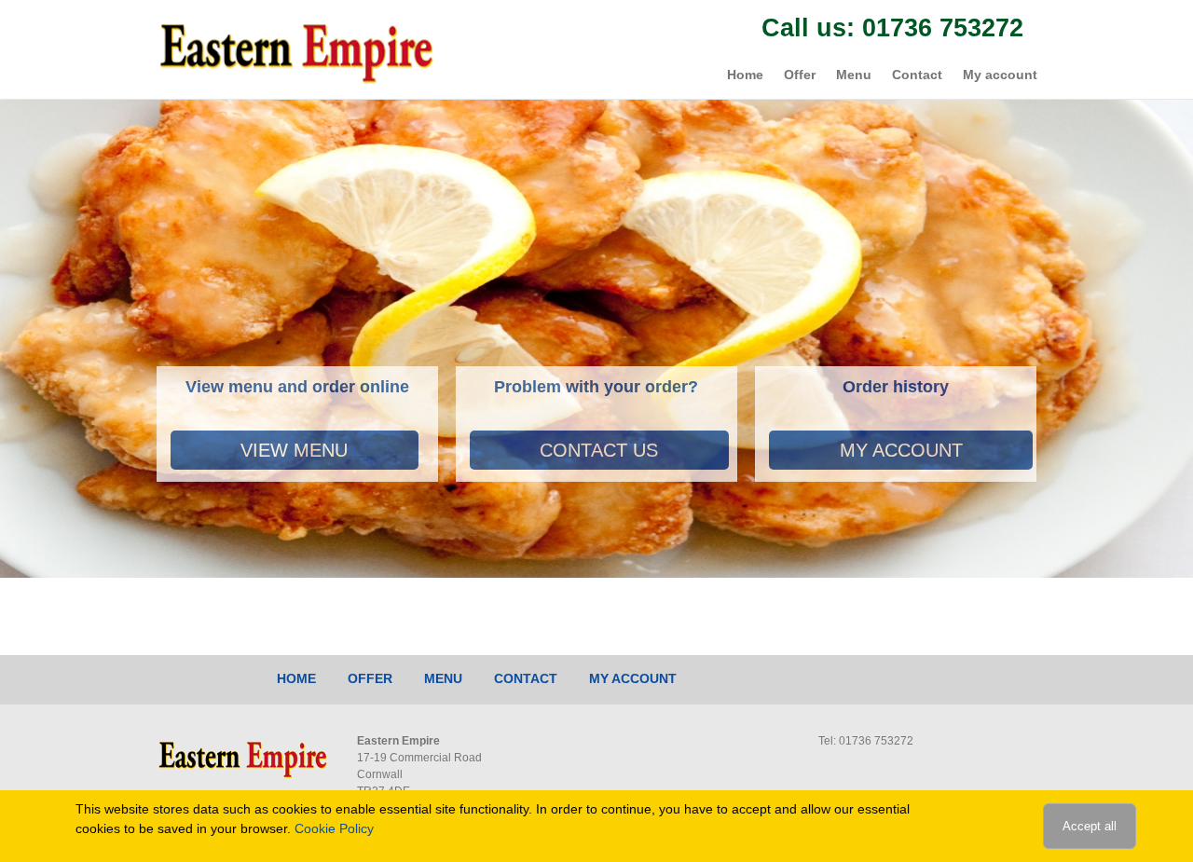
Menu (853, 74)
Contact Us (599, 450)
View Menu (294, 450)
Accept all (1090, 826)
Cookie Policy (334, 828)
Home (745, 74)
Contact (917, 74)
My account (1000, 74)
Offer (800, 74)
